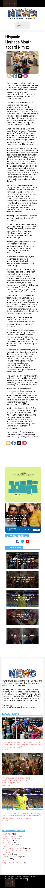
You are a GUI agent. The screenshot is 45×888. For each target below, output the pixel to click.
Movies (5, 860)
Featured (7, 834)
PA (3, 846)
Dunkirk (6, 842)
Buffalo (6, 840)
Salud (5, 852)
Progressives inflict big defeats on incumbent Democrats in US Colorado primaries (16, 780)
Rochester (7, 844)
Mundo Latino (9, 836)
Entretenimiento (11, 856)
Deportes (7, 854)
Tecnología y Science (12, 850)
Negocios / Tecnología (13, 848)
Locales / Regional (11, 838)
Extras (5, 858)
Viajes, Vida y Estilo (11, 863)
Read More (6, 750)
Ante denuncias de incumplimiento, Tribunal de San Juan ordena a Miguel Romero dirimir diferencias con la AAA (22, 744)
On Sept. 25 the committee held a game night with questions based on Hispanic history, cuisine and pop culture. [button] (21, 227)
